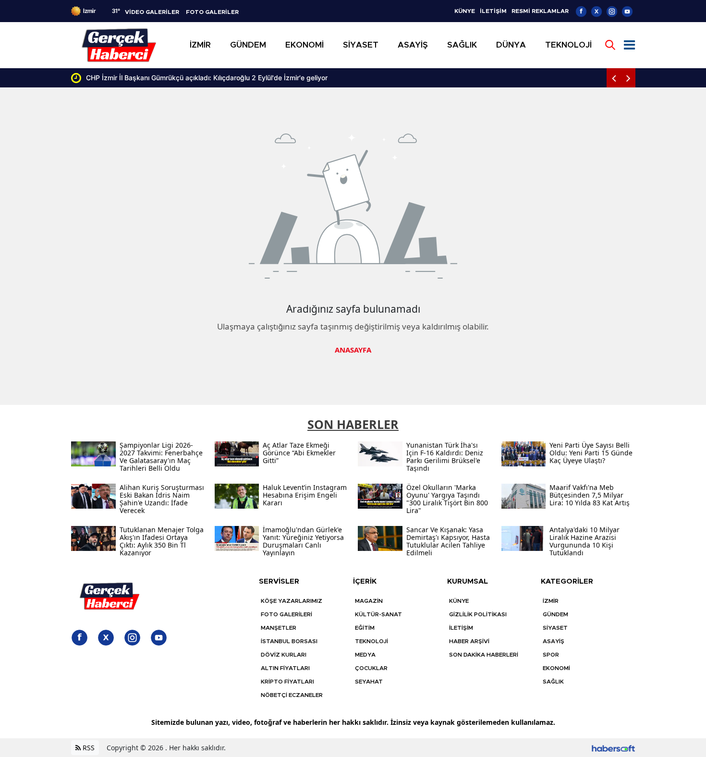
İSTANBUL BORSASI (289, 641)
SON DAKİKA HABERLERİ (483, 655)
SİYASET (555, 628)
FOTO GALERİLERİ (286, 614)
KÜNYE (464, 11)
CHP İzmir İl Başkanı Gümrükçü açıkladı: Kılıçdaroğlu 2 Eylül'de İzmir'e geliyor (207, 77)
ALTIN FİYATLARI (285, 668)
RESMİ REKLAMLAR (540, 11)
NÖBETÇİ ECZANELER (292, 695)
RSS (88, 747)
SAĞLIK (553, 681)
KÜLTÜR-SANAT (378, 614)
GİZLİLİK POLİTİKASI (478, 614)
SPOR (551, 655)
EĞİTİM (365, 628)
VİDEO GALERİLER (152, 12)
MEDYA (365, 655)
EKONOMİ (556, 668)
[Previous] (614, 77)
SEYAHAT (369, 681)
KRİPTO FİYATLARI (287, 681)
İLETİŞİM (493, 11)
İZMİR (551, 601)
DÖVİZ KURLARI (283, 655)
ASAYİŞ (553, 641)
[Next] (628, 77)
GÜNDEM (555, 614)
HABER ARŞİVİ (469, 641)
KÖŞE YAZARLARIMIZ (291, 601)
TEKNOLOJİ (371, 641)
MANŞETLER (278, 628)
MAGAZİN (369, 601)
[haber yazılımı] (613, 748)
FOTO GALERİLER (212, 12)
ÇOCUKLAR (371, 668)
